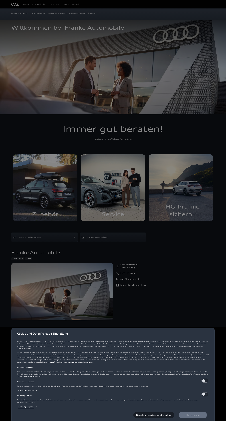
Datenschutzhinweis (74, 362)
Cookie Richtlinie (54, 362)
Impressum (89, 362)
